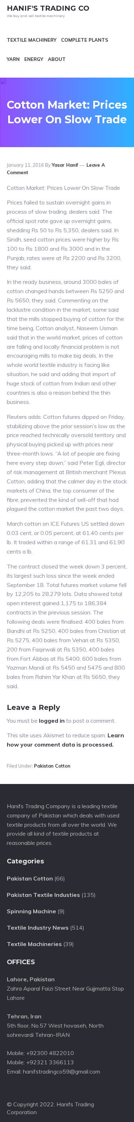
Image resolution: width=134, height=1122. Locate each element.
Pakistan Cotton (52, 766)
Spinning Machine (31, 911)
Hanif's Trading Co (48, 8)
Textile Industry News (38, 927)
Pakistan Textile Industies (43, 894)
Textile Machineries (34, 943)
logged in (52, 720)
